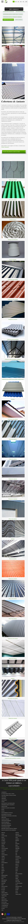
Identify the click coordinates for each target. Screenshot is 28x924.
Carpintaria (3, 798)
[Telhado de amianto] (13, 99)
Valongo (3, 897)
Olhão (16, 870)
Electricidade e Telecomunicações (8, 803)
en (23, 1)
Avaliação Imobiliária (5, 822)
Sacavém (3, 891)
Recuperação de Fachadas (6, 814)
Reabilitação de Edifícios (8, 11)
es (18, 1)
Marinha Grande (4, 875)
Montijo (16, 864)
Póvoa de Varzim (4, 886)
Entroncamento (4, 862)
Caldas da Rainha (4, 848)
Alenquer (3, 843)
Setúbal (16, 889)
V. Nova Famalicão (4, 905)
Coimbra (3, 856)
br (15, 1)
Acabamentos (3, 792)
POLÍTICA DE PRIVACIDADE (11, 917)
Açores (2, 834)
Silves (16, 891)
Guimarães (17, 862)
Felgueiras (17, 856)
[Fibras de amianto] (13, 80)
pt (13, 1)
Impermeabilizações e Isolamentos (7, 804)
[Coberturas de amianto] (13, 43)
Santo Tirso (17, 881)
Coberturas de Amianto (8, 19)
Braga (16, 845)
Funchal (17, 859)
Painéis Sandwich (18, 19)
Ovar (16, 872)
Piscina (2, 809)
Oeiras (16, 867)
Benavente (17, 843)
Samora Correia (4, 892)
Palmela (16, 875)
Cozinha (2, 801)
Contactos (8, 918)
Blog (20, 918)
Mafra (2, 872)
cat (20, 1)
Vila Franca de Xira (5, 903)
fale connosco (14, 9)
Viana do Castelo (4, 900)
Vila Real (3, 908)
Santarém (17, 880)
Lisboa (2, 867)
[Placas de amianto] (13, 62)
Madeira (2, 870)
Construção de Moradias (6, 820)
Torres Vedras (18, 894)
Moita (2, 878)
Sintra (16, 892)
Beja (16, 842)
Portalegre (3, 881)
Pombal (16, 878)
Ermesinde (17, 848)
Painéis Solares (4, 806)
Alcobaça (3, 840)
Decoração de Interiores (6, 825)
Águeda (2, 837)
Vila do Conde (4, 902)
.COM (26, 1)
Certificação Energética (6, 823)
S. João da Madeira (18, 883)
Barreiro (17, 840)
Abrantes (3, 832)
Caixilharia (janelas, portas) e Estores (8, 795)
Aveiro (16, 837)
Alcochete (3, 842)
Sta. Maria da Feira (4, 894)
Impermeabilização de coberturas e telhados (13, 14)
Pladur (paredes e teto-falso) (7, 812)
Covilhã (2, 859)
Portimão (3, 883)
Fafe (16, 853)
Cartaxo (3, 853)
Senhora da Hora (18, 886)
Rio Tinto (3, 889)
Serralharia (3, 817)
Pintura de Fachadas (20, 11)
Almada (2, 845)
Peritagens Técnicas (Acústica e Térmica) (9, 828)
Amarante (17, 834)
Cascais (2, 851)
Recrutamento (14, 918)
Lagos (2, 864)
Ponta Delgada (4, 880)
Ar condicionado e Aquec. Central (7, 793)
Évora (16, 851)
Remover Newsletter (16, 920)
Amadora (17, 832)
